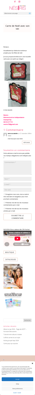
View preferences (17, 388)
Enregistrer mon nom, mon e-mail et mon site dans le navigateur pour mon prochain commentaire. (16, 196)
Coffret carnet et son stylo (11, 337)
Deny (17, 384)
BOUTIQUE (9, 252)
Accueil (15, 392)
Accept (18, 379)
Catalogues (10, 260)
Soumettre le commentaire (17, 216)
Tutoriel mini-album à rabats (12, 334)
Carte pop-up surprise (10, 343)
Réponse (27, 142)
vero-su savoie (13, 133)
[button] (32, 363)
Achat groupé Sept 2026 (11, 340)
